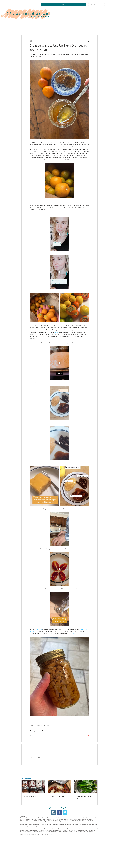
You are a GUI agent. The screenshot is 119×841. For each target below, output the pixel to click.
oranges (50, 721)
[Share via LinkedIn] (38, 731)
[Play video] (59, 234)
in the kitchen (34, 721)
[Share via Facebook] (30, 731)
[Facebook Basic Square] (59, 812)
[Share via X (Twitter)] (34, 731)
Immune (32, 725)
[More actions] (88, 41)
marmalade (42, 721)
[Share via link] (42, 731)
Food (48, 725)
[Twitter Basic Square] (65, 812)
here (55, 834)
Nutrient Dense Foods (40, 725)
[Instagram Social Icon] (53, 812)
